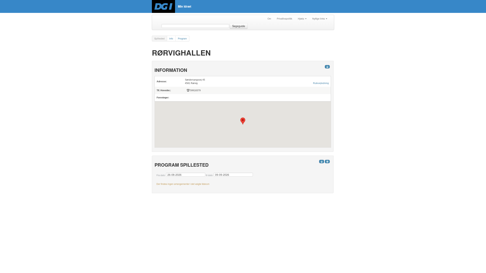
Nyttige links (318, 18)
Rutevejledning (321, 83)
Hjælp (301, 18)
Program (182, 38)
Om (269, 18)
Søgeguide (238, 26)
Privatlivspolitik (284, 18)
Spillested (159, 38)
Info (171, 38)
